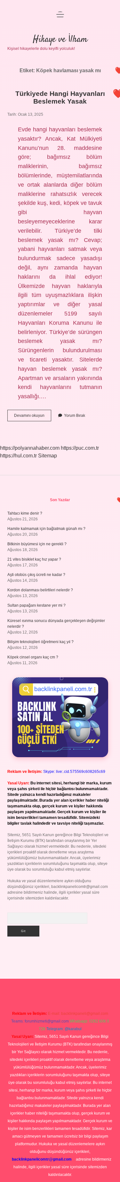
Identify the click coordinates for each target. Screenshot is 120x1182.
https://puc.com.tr (80, 448)
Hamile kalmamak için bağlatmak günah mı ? (46, 528)
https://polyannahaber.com (30, 448)
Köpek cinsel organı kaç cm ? (32, 657)
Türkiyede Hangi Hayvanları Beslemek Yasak (60, 97)
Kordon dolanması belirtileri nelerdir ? (40, 590)
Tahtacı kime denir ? (24, 513)
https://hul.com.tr (18, 455)
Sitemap (47, 455)
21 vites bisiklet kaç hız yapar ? (34, 559)
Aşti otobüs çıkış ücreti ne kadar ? (36, 574)
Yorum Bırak (74, 415)
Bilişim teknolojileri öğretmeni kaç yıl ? (40, 642)
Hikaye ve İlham (60, 39)
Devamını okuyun (32, 417)
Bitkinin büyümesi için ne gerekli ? (37, 544)
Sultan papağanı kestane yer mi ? (36, 605)
